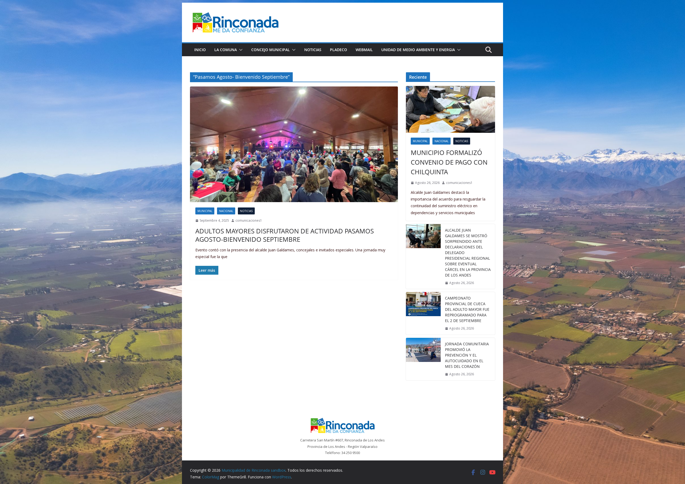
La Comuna (225, 49)
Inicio (200, 49)
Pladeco (338, 49)
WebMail (364, 49)
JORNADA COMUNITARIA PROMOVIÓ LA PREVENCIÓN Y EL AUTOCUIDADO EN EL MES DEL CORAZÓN (467, 355)
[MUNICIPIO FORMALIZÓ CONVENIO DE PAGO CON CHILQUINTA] (450, 109)
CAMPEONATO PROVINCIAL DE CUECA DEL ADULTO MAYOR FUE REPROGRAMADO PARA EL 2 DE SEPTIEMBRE (467, 309)
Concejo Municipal (270, 49)
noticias (246, 211)
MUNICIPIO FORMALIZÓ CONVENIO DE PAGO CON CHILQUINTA (449, 162)
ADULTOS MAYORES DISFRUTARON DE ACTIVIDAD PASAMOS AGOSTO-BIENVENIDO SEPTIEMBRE (284, 235)
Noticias (312, 49)
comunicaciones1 (248, 220)
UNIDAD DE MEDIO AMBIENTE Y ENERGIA (418, 49)
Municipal (204, 211)
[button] (240, 50)
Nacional (226, 211)
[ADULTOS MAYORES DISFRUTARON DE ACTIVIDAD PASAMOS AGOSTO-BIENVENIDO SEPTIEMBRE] (294, 144)
